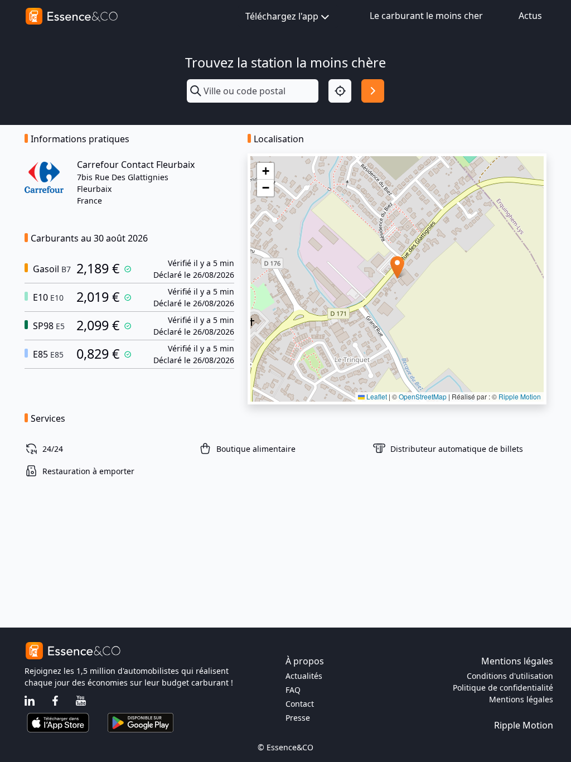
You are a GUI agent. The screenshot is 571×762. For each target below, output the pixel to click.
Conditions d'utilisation (510, 676)
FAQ (293, 689)
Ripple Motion (520, 396)
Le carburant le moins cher (426, 15)
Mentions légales (521, 699)
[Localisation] (339, 90)
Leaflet (376, 396)
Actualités (304, 676)
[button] (397, 267)
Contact (300, 703)
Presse (298, 717)
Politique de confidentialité (503, 687)
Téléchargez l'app (281, 16)
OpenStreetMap (423, 396)
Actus (530, 15)
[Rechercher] (372, 90)
